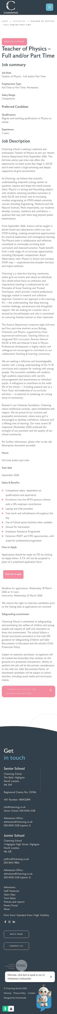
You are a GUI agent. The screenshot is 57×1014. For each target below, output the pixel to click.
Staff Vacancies (11, 891)
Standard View (24, 915)
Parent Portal (11, 905)
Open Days (9, 894)
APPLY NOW (16, 934)
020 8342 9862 (11, 862)
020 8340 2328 (27, 810)
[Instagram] (9, 922)
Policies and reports (14, 902)
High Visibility (41, 915)
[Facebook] (5, 922)
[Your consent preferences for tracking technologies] (11, 1009)
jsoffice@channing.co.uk (16, 859)
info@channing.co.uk (15, 807)
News (7, 909)
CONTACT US (16, 946)
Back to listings (14, 42)
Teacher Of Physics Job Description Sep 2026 (21, 691)
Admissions (9, 887)
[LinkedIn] (14, 922)
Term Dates (10, 898)
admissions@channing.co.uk (18, 822)
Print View (9, 915)
